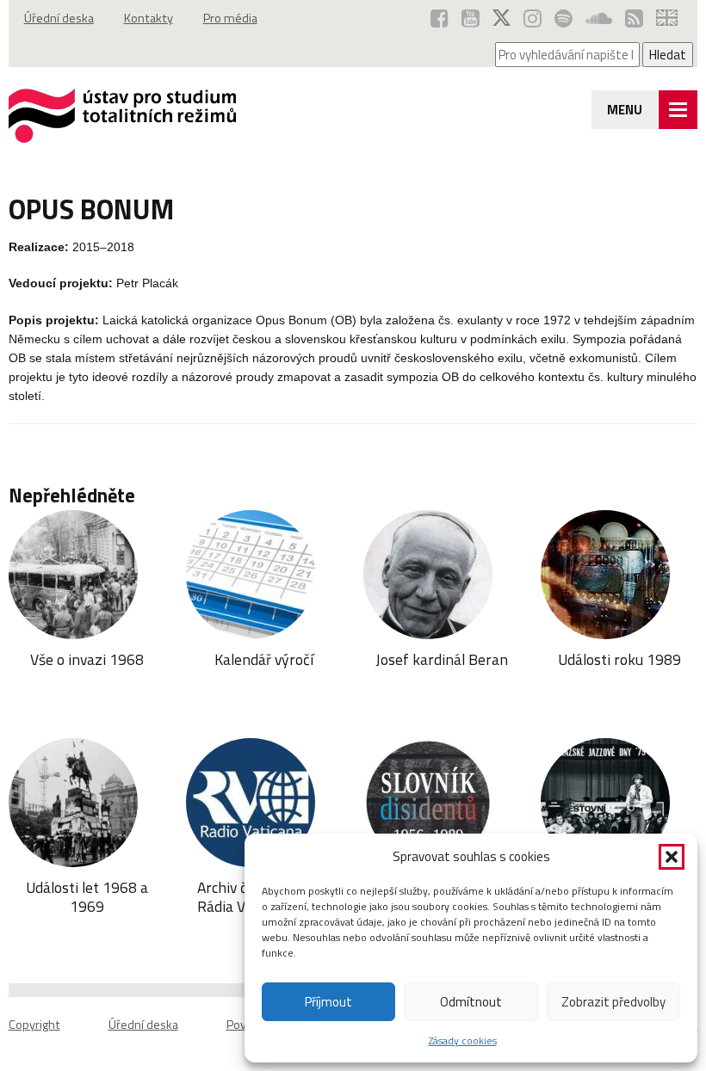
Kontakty (148, 18)
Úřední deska (59, 18)
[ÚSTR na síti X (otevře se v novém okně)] (501, 18)
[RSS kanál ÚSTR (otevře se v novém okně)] (634, 18)
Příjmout (328, 1002)
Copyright (34, 1024)
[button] (671, 856)
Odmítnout (471, 1002)
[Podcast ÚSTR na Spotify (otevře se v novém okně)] (563, 18)
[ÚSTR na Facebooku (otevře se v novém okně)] (439, 18)
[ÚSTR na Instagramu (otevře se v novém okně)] (532, 18)
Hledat (667, 55)
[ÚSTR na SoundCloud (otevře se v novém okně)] (599, 18)
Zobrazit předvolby (613, 1002)
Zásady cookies (463, 1040)
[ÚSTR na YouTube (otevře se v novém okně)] (470, 18)
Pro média (230, 18)
